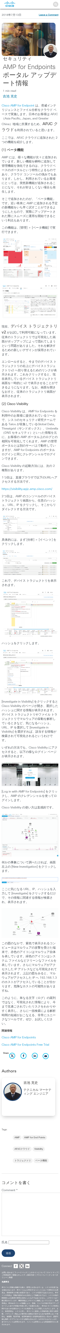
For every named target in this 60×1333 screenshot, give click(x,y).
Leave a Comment (48, 15)
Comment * (10, 1190)
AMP (17, 1137)
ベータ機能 (41, 1160)
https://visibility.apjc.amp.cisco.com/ (27, 489)
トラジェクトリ (22, 1160)
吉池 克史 (10, 96)
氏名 (5, 1242)
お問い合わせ (7, 1272)
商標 (10, 1277)
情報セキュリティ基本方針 (23, 1275)
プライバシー (41, 1275)
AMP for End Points (34, 1137)
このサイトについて (37, 1272)
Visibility (38, 1149)
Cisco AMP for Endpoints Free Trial (25, 1044)
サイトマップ (52, 1272)
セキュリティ (17, 59)
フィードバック (20, 1272)
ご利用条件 (6, 1275)
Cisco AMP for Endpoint (18, 105)
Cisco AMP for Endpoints (19, 1037)
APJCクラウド (22, 1149)
